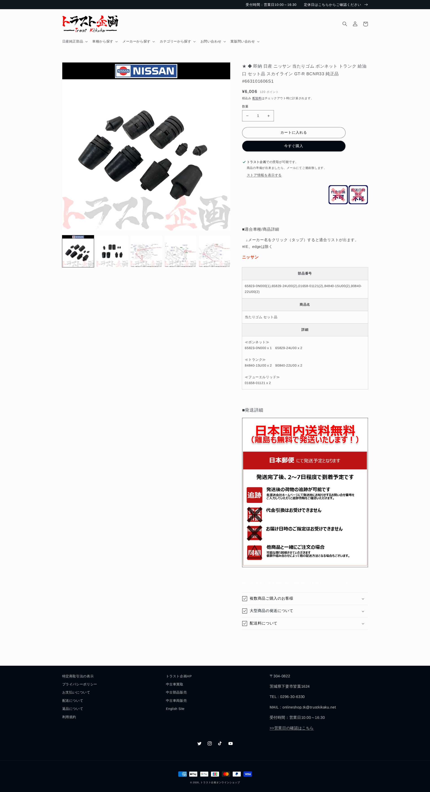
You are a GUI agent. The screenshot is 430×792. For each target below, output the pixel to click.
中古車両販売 (176, 700)
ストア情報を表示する (264, 175)
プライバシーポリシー (79, 684)
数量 (245, 106)
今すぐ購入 (293, 146)
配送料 (257, 98)
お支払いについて (76, 692)
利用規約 (69, 717)
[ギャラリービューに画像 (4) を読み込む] (180, 251)
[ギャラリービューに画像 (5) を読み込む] (214, 251)
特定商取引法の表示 (78, 676)
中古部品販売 (176, 692)
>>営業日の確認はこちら (292, 728)
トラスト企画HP (179, 676)
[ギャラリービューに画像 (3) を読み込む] (146, 251)
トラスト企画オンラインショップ (220, 782)
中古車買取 (174, 684)
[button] (74, 41)
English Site (175, 708)
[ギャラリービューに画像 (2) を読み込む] (112, 251)
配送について (72, 700)
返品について (72, 708)
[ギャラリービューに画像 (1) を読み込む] (78, 251)
